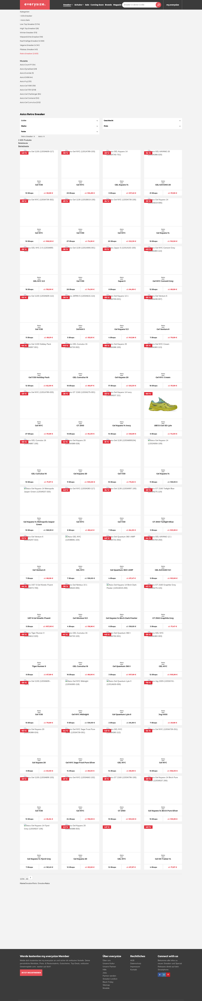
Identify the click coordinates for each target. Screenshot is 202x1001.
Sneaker (28, 883)
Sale (87, 5)
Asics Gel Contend (27, 98)
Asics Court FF (26, 65)
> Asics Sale (25, 20)
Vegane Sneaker (27, 45)
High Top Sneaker (27, 28)
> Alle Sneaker (26, 16)
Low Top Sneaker (27, 24)
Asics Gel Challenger (28, 94)
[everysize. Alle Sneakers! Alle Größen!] (35, 5)
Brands (108, 5)
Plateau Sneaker (27, 49)
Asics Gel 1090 (26, 86)
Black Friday (108, 982)
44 (27, 879)
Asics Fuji (24, 81)
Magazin (117, 5)
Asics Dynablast (26, 69)
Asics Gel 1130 (25, 90)
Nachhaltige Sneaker (29, 41)
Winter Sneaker (26, 32)
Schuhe (78, 5)
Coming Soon (97, 5)
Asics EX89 (24, 77)
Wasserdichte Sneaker (29, 37)
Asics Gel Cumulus (28, 102)
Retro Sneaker (38, 883)
